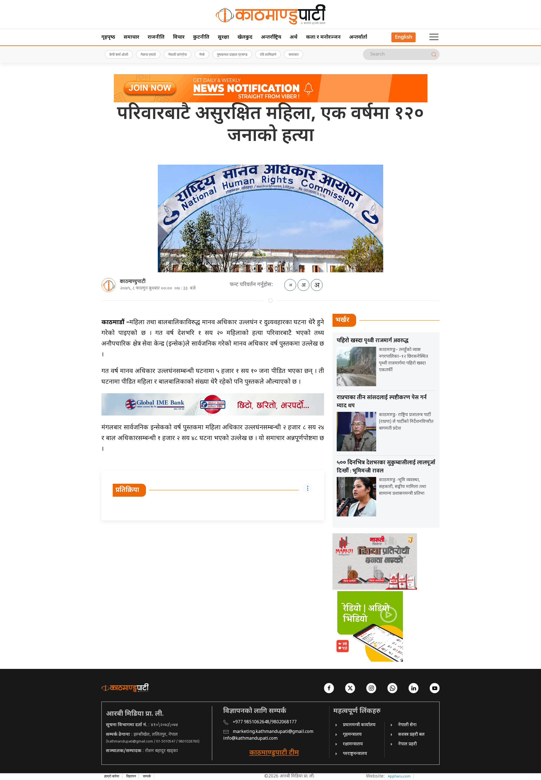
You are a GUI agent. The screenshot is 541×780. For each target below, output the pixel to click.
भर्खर (342, 320)
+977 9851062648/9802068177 (265, 722)
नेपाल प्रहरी (407, 744)
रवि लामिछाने (268, 54)
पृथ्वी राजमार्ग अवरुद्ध (373, 340)
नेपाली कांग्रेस (177, 54)
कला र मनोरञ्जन (323, 37)
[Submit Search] (434, 54)
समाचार (131, 37)
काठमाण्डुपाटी (133, 281)
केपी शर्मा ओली (118, 54)
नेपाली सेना (407, 725)
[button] (434, 37)
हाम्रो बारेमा (111, 776)
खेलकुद (245, 37)
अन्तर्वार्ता (358, 37)
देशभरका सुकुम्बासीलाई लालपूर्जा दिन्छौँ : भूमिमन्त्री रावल (386, 467)
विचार (179, 37)
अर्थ (294, 37)
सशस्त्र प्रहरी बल (411, 735)
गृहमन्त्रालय (352, 735)
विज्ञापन (131, 776)
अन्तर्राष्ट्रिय (271, 37)
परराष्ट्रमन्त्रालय (355, 754)
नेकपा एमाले (148, 54)
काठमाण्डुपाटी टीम (274, 752)
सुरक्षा (223, 37)
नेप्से (202, 54)
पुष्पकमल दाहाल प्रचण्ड (232, 54)
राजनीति (156, 37)
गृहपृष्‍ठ (108, 37)
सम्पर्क (147, 776)
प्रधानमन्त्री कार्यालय (359, 725)
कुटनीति (201, 37)
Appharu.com (399, 776)
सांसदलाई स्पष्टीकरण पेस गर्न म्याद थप (382, 401)
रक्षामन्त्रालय (353, 744)
